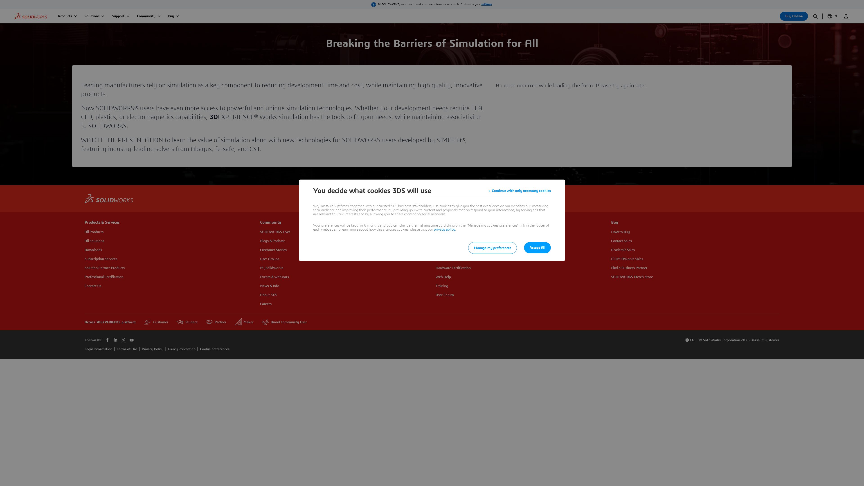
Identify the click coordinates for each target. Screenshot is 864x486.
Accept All (537, 248)
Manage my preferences (492, 248)
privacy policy (444, 229)
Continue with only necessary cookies (521, 191)
